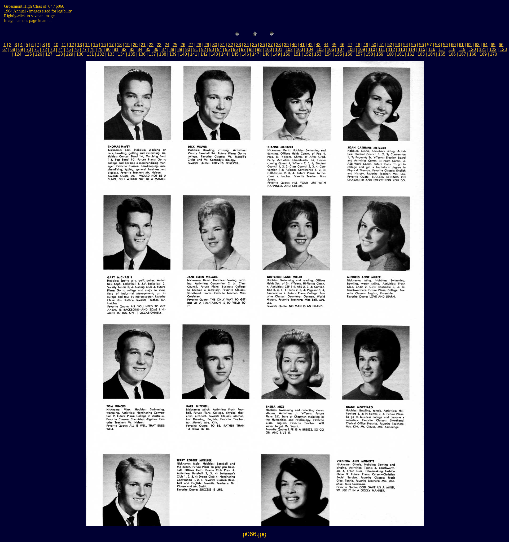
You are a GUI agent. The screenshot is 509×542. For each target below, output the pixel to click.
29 (206, 44)
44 (326, 44)
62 (469, 44)
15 (95, 44)
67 (4, 49)
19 (127, 44)
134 (121, 54)
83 (132, 49)
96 (235, 49)
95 (227, 49)
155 (338, 54)
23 (159, 44)
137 (152, 54)
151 (297, 54)
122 (493, 49)
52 (389, 44)
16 (103, 44)
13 (79, 44)
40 (294, 44)
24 (167, 44)
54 (405, 44)
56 (421, 44)
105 (320, 49)
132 (100, 54)
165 (441, 54)
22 (151, 44)
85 (148, 49)
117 (441, 49)
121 (482, 49)
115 (421, 49)
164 (431, 54)
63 (477, 44)
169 (483, 54)
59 (445, 44)
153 (317, 54)
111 (381, 49)
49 (365, 44)
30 (214, 44)
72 (44, 49)
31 (222, 44)
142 (204, 54)
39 (286, 44)
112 (391, 49)
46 (342, 44)
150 (286, 54)
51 (381, 44)
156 (348, 54)
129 (69, 54)
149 (276, 54)
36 (262, 44)
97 (243, 49)
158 (369, 54)
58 (437, 44)
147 (255, 54)
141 (193, 54)
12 (71, 44)
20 (135, 44)
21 (143, 44)
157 (359, 54)
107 (340, 49)
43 (318, 44)
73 (52, 49)
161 (400, 54)
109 (361, 49)
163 (421, 54)
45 (334, 44)
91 (195, 49)
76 (76, 49)
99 (259, 49)
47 (350, 44)
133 (111, 54)
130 (80, 54)
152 (307, 54)
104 (309, 49)
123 (503, 49)
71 (36, 49)
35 (254, 44)
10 (56, 44)
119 (462, 49)
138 (162, 54)
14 (87, 44)
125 (28, 54)
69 (20, 49)
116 (431, 49)
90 (187, 49)
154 (328, 54)
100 (268, 49)
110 (371, 49)
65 (493, 44)
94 (219, 49)
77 (84, 49)
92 (203, 49)
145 (235, 54)
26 (183, 44)
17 (111, 44)
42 (310, 44)
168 (472, 54)
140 (183, 54)
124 (17, 54)
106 (330, 49)
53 (397, 44)
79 (100, 49)
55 (413, 44)
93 (211, 49)
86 (155, 49)
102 (289, 49)
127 (48, 54)
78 (92, 49)
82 (124, 49)
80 (108, 49)
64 (485, 44)
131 (90, 54)
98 (251, 49)
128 (59, 54)
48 (358, 44)
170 (493, 54)
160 (390, 54)
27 (190, 44)
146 (245, 54)
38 (278, 44)
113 (401, 49)
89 (179, 49)
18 (119, 44)
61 (461, 44)
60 (453, 44)
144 (224, 54)
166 (452, 54)
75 (68, 49)
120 (472, 49)
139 (173, 54)
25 (175, 44)
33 (238, 44)
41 (302, 44)
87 (163, 49)
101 (278, 49)
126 (38, 54)
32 (230, 44)
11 (64, 44)
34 (246, 44)
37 (270, 44)
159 (379, 54)
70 (28, 49)
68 (12, 49)
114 (411, 49)
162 (410, 54)
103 (299, 49)
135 (131, 54)
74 (60, 49)
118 (452, 49)
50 (373, 44)
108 (351, 49)
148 (266, 54)
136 (142, 54)
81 (116, 49)
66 (501, 44)
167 (462, 54)
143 (214, 54)
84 (140, 49)
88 (171, 49)
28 (198, 44)
